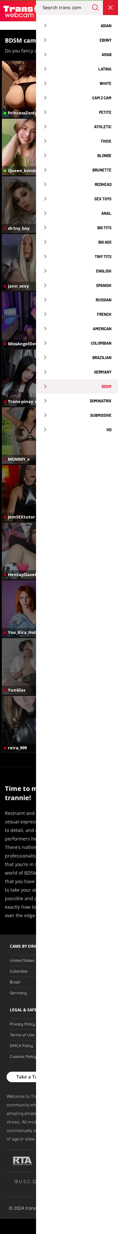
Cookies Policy (23, 1057)
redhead (103, 184)
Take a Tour (29, 1077)
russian (103, 299)
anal (106, 213)
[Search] (95, 7)
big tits (104, 227)
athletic (102, 126)
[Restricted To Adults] (22, 1161)
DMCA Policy (21, 1046)
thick (106, 141)
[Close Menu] (110, 7)
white (105, 83)
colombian (101, 343)
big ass (104, 242)
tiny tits (103, 256)
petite (105, 112)
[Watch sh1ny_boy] (30, 204)
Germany (18, 993)
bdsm (106, 386)
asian (106, 25)
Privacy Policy (22, 1024)
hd (109, 429)
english (103, 271)
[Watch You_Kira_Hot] (30, 608)
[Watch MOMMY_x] (30, 435)
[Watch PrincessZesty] (30, 89)
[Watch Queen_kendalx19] (30, 147)
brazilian (101, 357)
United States (22, 960)
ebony (105, 40)
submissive (100, 415)
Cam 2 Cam (101, 97)
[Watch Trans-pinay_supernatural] (30, 378)
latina (104, 69)
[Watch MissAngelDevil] (30, 320)
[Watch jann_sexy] (30, 262)
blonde (104, 155)
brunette (101, 170)
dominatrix (100, 400)
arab (106, 54)
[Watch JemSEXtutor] (30, 493)
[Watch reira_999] (30, 724)
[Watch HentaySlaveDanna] (30, 551)
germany (102, 372)
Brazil (15, 982)
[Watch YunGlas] (30, 666)
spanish (103, 285)
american (102, 328)
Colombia (18, 971)
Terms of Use (22, 1035)
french (104, 314)
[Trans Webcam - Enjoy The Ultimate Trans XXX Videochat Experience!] (24, 10)
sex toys (102, 198)
